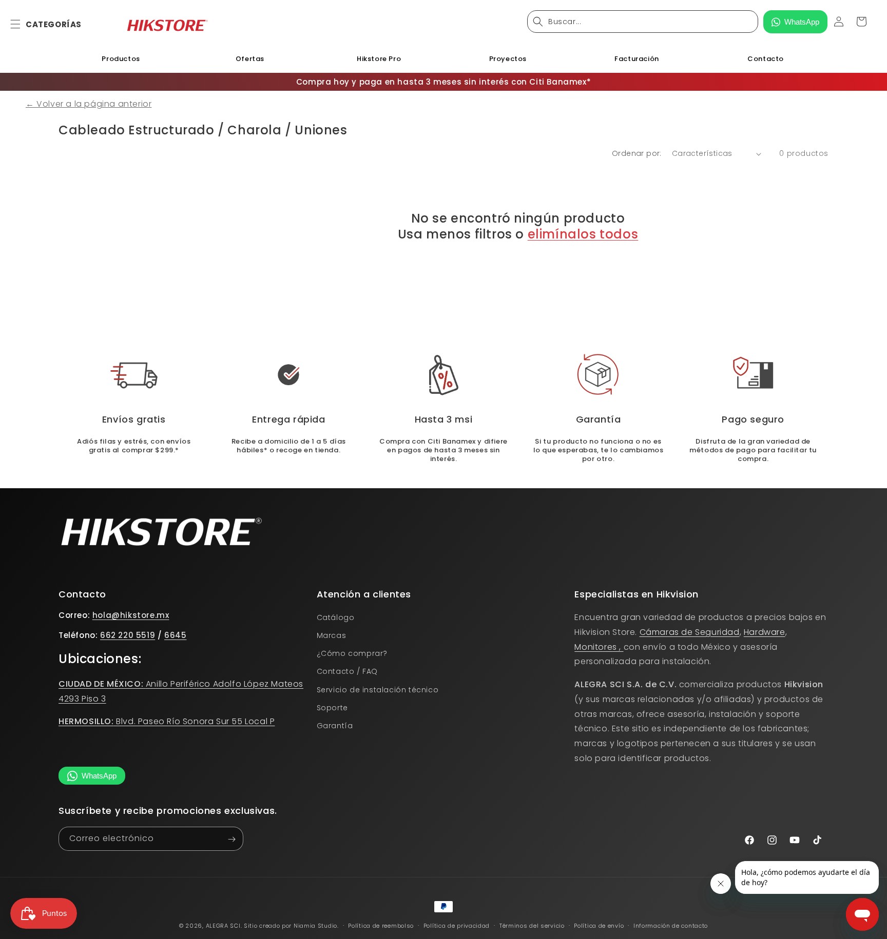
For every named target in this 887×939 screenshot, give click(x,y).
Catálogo (336, 618)
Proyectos (508, 59)
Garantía (335, 726)
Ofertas (250, 59)
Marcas (331, 636)
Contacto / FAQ (347, 672)
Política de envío (599, 926)
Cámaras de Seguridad (690, 632)
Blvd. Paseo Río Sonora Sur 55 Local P (167, 722)
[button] (21, 24)
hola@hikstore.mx (130, 615)
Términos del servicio (532, 926)
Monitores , (598, 647)
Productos (121, 59)
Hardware (764, 632)
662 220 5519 (127, 635)
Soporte (332, 708)
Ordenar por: (637, 153)
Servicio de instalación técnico (378, 690)
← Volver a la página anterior (88, 104)
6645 (175, 635)
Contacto (765, 59)
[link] (444, 375)
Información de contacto (670, 926)
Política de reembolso (381, 926)
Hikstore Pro (379, 59)
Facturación (636, 59)
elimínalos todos (583, 234)
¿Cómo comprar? (352, 654)
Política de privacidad (456, 926)
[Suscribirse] (231, 839)
